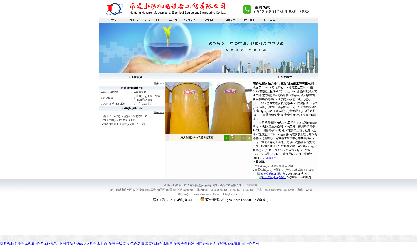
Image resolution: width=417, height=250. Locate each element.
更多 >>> (159, 83)
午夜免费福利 (184, 243)
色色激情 (137, 243)
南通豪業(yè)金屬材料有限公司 (274, 166)
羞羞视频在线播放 (159, 243)
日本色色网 (250, 243)
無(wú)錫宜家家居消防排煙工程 (197, 137)
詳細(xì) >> (269, 157)
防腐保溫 (108, 98)
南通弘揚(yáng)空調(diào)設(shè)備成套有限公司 (284, 170)
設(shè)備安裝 (110, 92)
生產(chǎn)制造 (144, 103)
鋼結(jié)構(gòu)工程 (114, 103)
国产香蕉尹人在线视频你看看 (218, 243)
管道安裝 (141, 92)
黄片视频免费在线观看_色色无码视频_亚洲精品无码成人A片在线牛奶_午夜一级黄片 (64, 243)
